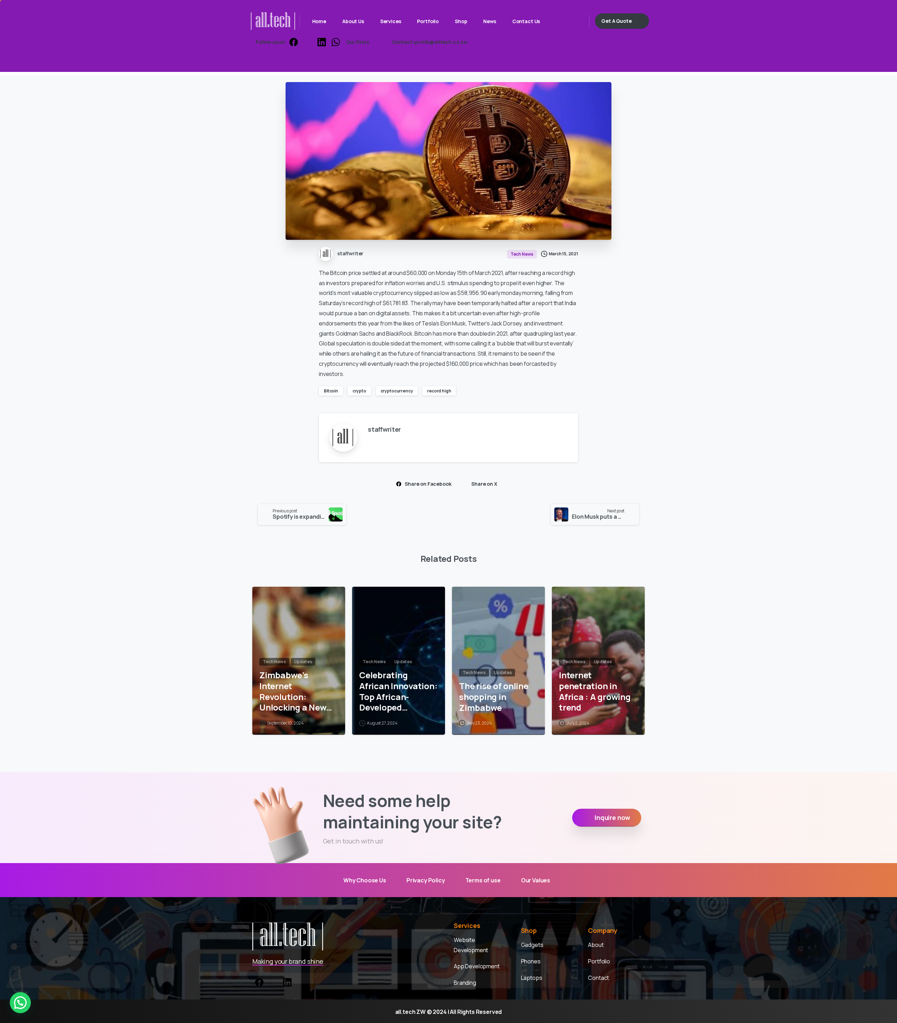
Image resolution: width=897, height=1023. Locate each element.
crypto (359, 391)
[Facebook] (294, 42)
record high (439, 391)
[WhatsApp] (336, 42)
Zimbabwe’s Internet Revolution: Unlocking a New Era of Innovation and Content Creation (293, 691)
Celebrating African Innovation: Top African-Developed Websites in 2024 (398, 691)
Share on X (484, 483)
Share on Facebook (428, 483)
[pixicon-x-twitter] (273, 981)
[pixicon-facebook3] (259, 981)
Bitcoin (331, 391)
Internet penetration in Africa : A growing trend (595, 691)
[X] (308, 42)
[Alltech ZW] (287, 936)
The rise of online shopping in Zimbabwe (493, 697)
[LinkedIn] (322, 42)
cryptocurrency (397, 391)
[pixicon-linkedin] (287, 981)
